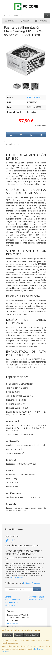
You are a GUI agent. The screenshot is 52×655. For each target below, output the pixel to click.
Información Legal (36, 596)
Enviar (37, 589)
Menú (11, 20)
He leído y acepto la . (23, 583)
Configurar (8, 635)
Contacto (42, 20)
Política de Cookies (36, 599)
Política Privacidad (12, 599)
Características (12, 144)
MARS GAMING (34, 97)
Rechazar (18, 635)
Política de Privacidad (16, 577)
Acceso (25, 20)
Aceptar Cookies (32, 635)
